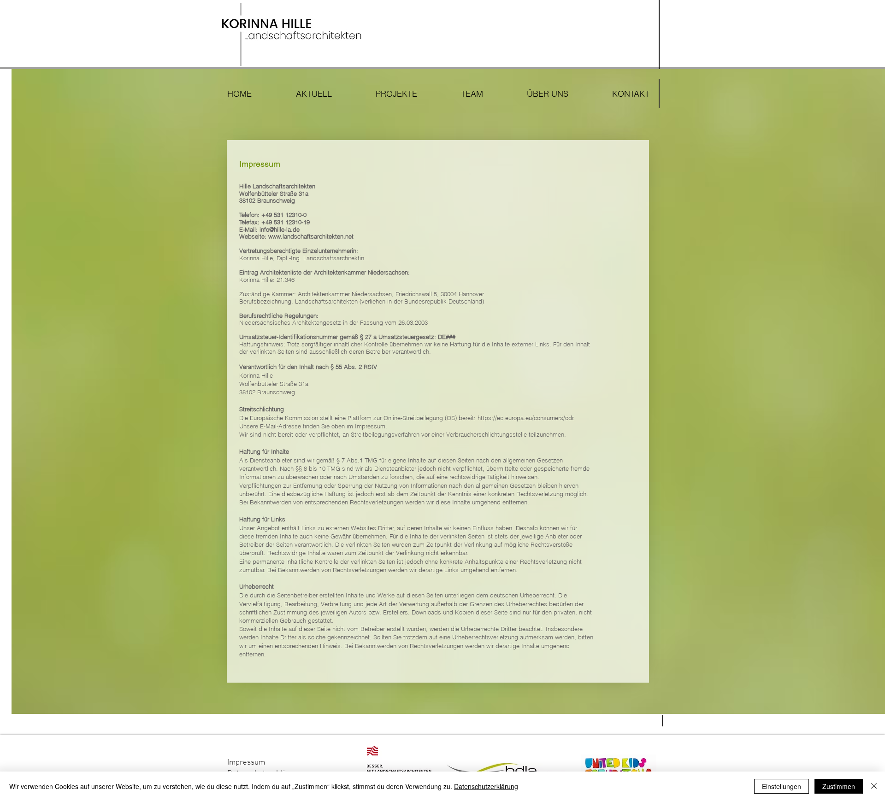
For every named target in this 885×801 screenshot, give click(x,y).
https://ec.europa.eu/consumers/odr (525, 417)
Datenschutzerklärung (486, 786)
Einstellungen (781, 786)
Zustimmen (838, 786)
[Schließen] (873, 786)
